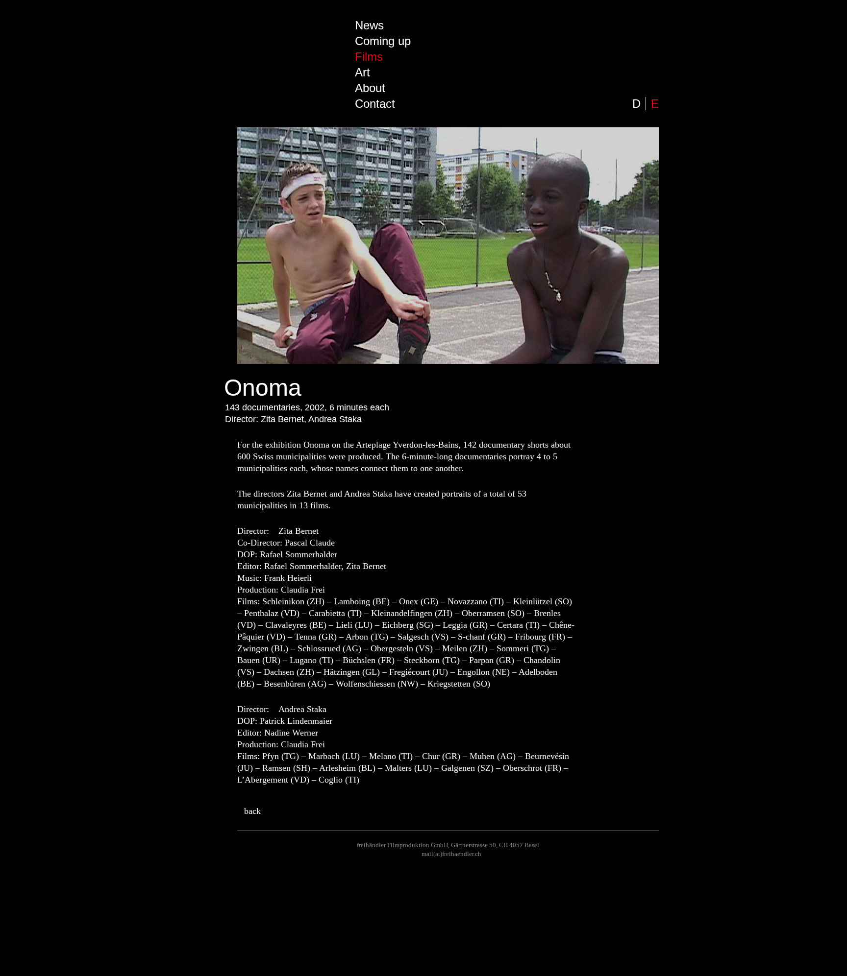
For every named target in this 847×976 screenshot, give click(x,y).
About (370, 88)
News (369, 25)
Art (362, 72)
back (252, 811)
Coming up (383, 41)
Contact (375, 103)
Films (369, 56)
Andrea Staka (302, 709)
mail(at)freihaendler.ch (451, 853)
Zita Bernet (298, 531)
